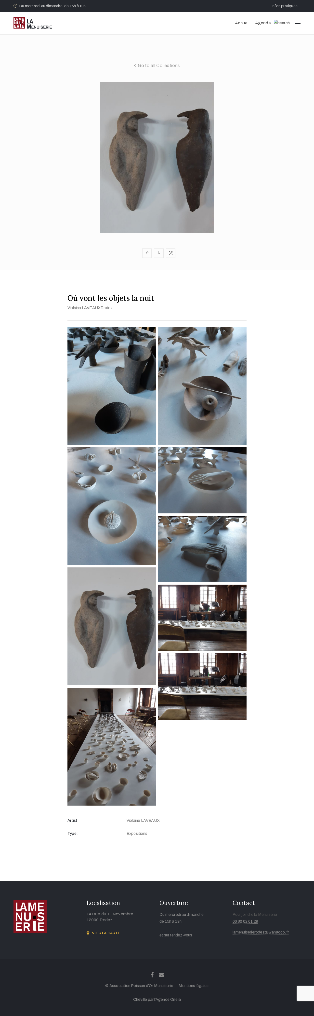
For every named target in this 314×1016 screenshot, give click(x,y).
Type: (72, 833)
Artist (72, 820)
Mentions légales (194, 986)
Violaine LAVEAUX (84, 308)
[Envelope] (161, 974)
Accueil (242, 23)
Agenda (263, 23)
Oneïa (175, 999)
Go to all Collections (159, 65)
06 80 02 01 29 (245, 921)
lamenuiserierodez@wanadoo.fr (261, 932)
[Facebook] (152, 974)
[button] (286, 6)
